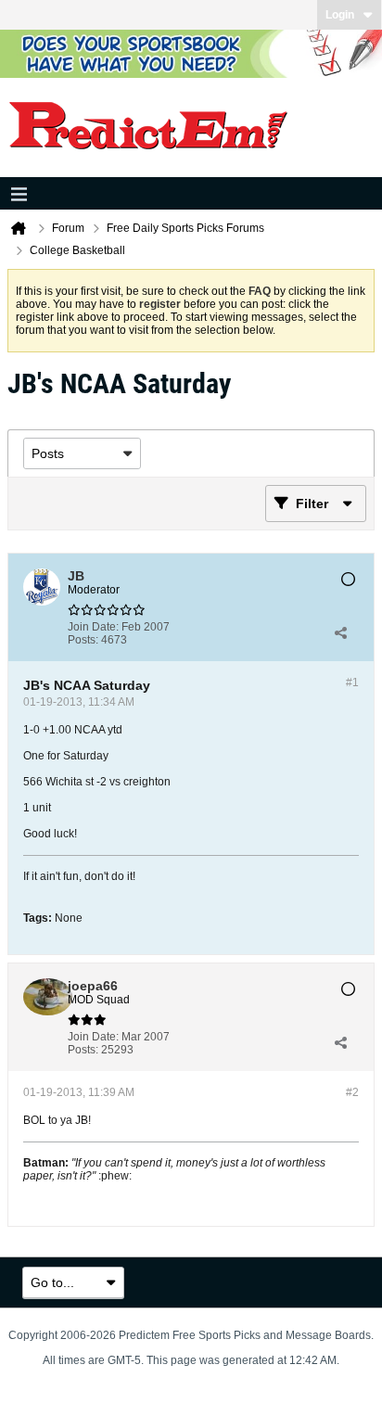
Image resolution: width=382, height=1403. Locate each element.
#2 (352, 1092)
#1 (352, 682)
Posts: (83, 639)
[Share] (340, 633)
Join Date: (93, 626)
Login (339, 14)
